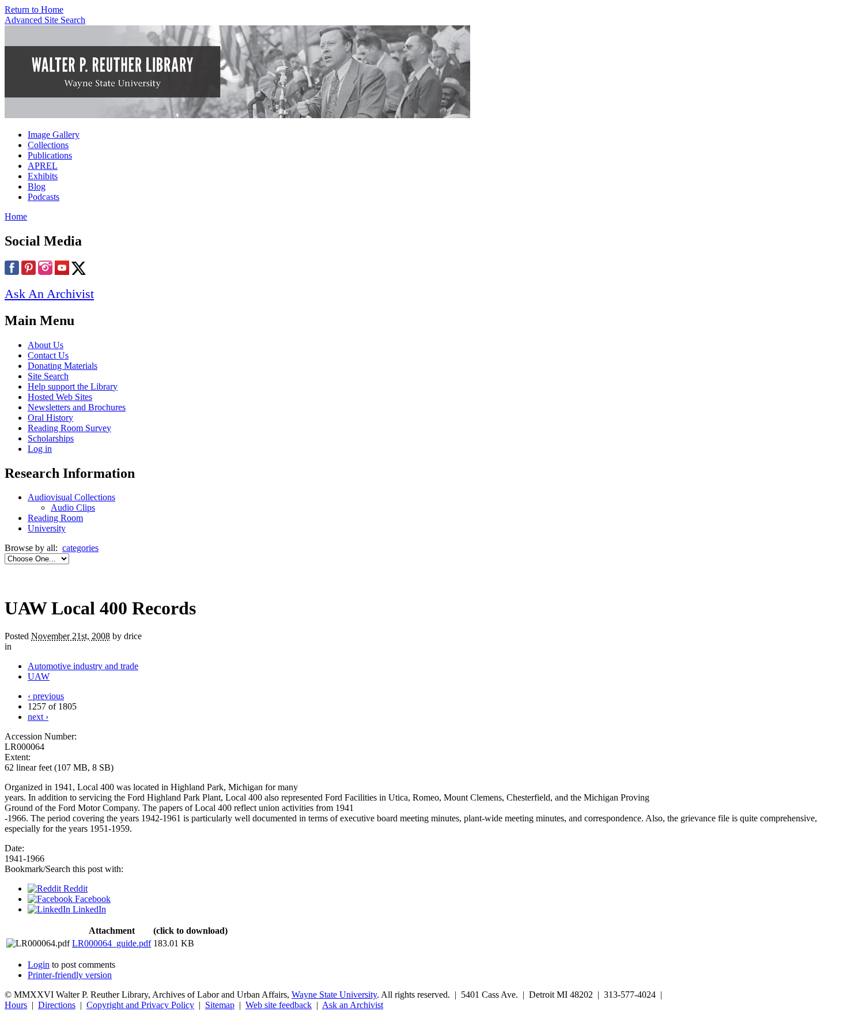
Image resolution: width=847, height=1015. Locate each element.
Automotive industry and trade (83, 666)
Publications (50, 155)
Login (39, 964)
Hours (16, 1005)
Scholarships (51, 438)
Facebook (92, 899)
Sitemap (220, 1005)
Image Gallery (54, 134)
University (47, 528)
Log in (40, 449)
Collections (48, 145)
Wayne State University (334, 994)
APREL (43, 166)
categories (80, 548)
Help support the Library (73, 386)
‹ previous (46, 696)
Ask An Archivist (49, 293)
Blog (37, 186)
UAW (39, 676)
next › (38, 717)
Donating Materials (62, 366)
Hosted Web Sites (60, 397)
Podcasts (43, 197)
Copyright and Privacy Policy (140, 1005)
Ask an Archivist (352, 1005)
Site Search (48, 376)
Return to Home (34, 9)
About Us (45, 345)
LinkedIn (88, 909)
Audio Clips (73, 507)
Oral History (50, 417)
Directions (56, 1005)
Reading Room (55, 518)
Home (16, 216)
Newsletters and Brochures (77, 407)
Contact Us (48, 355)
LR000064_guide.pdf (111, 943)
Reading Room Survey (69, 428)
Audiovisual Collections (71, 497)
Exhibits (43, 176)
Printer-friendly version (70, 975)
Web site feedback (278, 1005)
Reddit (74, 888)
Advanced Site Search (45, 20)
